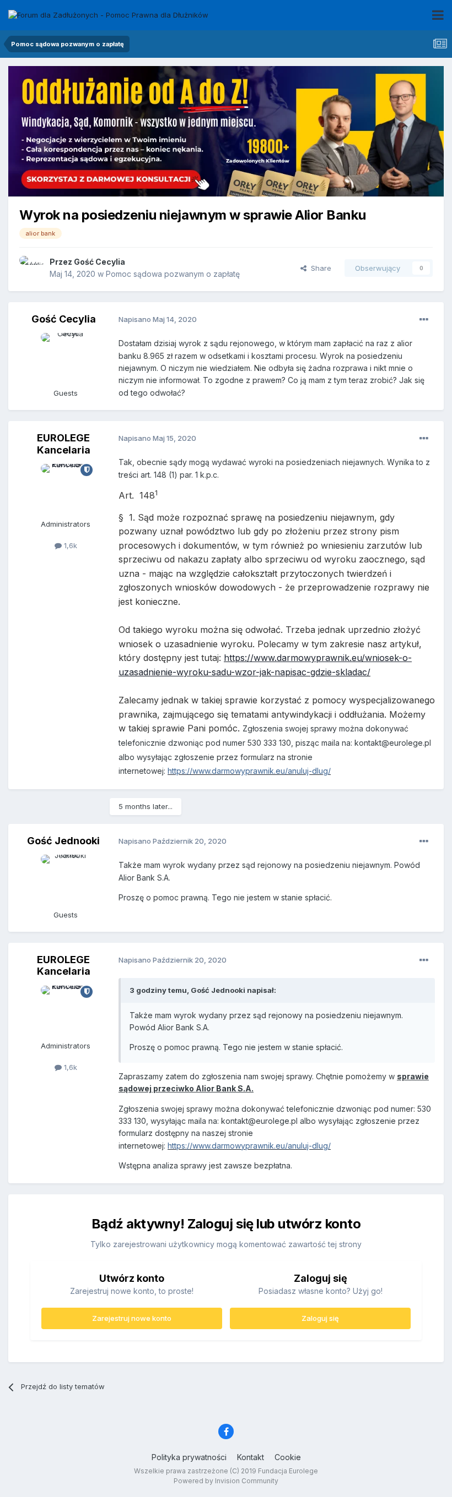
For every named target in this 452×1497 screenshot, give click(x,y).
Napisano (158, 319)
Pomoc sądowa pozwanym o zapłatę (173, 273)
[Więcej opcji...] (424, 319)
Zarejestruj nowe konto (131, 1318)
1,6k (69, 545)
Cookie (288, 1457)
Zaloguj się (320, 1318)
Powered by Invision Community (226, 1481)
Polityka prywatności (189, 1457)
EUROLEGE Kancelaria (63, 444)
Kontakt (250, 1457)
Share (318, 268)
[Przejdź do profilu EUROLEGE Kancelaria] (65, 488)
